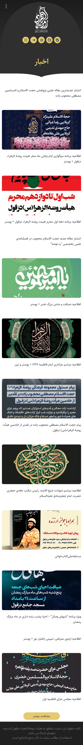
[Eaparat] (41, 40)
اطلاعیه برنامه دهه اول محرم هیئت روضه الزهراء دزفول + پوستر (43, 221)
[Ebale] (57, 40)
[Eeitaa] (49, 40)
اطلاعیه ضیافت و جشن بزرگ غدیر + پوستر (55, 304)
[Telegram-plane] (33, 40)
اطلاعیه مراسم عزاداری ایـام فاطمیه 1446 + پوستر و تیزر (47, 364)
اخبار (42, 61)
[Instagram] (25, 40)
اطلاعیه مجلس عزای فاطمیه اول (61, 699)
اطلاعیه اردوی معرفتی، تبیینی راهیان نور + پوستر (52, 638)
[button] (41, 716)
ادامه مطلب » (74, 101)
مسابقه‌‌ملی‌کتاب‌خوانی (68, 556)
